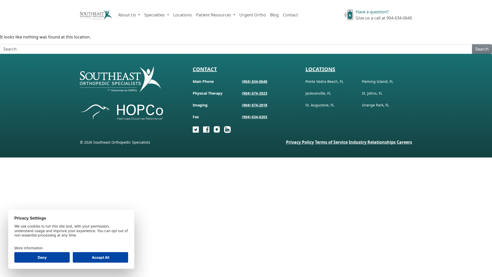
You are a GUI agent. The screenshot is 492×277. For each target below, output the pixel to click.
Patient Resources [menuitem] (214, 15)
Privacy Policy (300, 142)
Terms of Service (331, 142)
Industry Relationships (372, 142)
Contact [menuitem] (290, 15)
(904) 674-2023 (254, 93)
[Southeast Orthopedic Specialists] (96, 14)
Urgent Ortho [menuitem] (252, 15)
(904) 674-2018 (254, 105)
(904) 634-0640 (254, 81)
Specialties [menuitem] (155, 15)
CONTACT (205, 69)
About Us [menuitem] (127, 15)
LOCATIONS (320, 69)
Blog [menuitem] (274, 15)
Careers (404, 142)
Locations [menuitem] (182, 15)
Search (482, 49)
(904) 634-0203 (254, 116)
